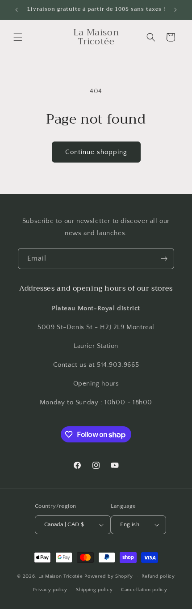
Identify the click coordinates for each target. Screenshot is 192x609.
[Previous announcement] (16, 10)
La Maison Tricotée (61, 576)
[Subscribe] (164, 258)
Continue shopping (96, 152)
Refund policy (158, 576)
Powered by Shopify (108, 576)
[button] (18, 37)
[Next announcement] (175, 10)
